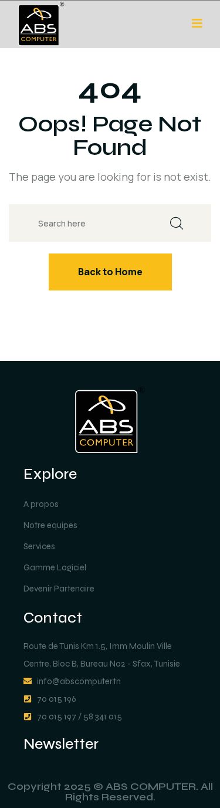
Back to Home (110, 271)
